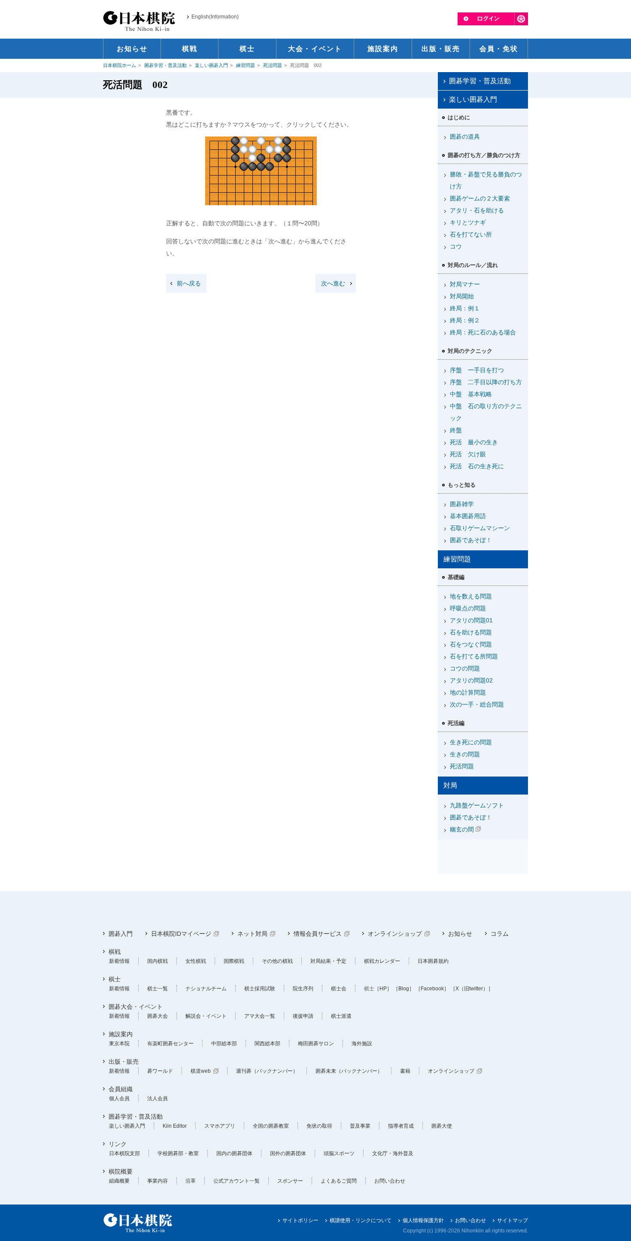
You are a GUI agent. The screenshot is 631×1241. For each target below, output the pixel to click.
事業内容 (157, 1181)
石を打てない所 (471, 234)
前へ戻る (189, 283)
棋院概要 (121, 1171)
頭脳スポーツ (339, 1153)
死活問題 (272, 65)
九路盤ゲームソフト (477, 805)
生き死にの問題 (471, 742)
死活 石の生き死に (477, 466)
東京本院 (119, 1044)
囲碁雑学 (462, 504)
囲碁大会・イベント (136, 1006)
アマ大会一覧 (259, 1016)
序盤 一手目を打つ (477, 370)
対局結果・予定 (328, 961)
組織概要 (119, 1181)
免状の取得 (319, 1126)
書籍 (405, 1071)
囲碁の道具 (465, 136)
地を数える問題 (471, 596)
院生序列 (303, 989)
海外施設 (362, 1044)
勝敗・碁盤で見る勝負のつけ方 (486, 180)
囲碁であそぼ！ (471, 540)
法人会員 (157, 1098)
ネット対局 (252, 933)
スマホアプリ (219, 1126)
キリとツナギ (468, 222)
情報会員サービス (318, 933)
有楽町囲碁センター (170, 1044)
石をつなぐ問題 (471, 644)
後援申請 (303, 1016)
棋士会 (338, 989)
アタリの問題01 (471, 620)
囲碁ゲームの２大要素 (480, 198)
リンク (118, 1144)
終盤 (456, 430)
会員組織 (121, 1089)
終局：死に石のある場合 (483, 332)
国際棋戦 (234, 961)
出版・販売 (124, 1061)
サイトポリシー (300, 1220)
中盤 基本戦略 (471, 394)
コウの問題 (465, 668)
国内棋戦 (157, 961)
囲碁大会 (157, 1016)
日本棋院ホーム (119, 65)
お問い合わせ (389, 1181)
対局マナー (465, 284)
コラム (500, 933)
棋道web (201, 1071)
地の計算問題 (468, 692)
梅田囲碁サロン (316, 1044)
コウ (456, 246)
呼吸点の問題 (468, 608)
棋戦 (115, 951)
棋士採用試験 (259, 989)
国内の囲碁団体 (234, 1153)
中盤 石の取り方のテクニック (486, 412)
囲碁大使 (441, 1126)
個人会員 (119, 1098)
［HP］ (383, 989)
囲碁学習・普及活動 (165, 65)
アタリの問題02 (471, 680)
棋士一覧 (157, 989)
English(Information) (215, 17)
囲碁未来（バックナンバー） (349, 1071)
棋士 (115, 979)
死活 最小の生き (474, 442)
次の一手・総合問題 (477, 704)
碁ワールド (160, 1071)
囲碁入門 (121, 933)
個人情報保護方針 (423, 1220)
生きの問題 (465, 754)
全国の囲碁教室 (271, 1126)
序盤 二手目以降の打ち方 (486, 382)
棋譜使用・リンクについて (360, 1220)
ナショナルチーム (206, 989)
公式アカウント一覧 (236, 1181)
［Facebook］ (432, 989)
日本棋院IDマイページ (181, 933)
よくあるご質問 (339, 1181)
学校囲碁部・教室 (178, 1153)
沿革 (190, 1181)
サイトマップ (512, 1220)
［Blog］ (403, 989)
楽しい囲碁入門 (211, 65)
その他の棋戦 (277, 961)
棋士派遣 (341, 1016)
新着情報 (119, 961)
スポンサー (290, 1181)
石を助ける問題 (471, 632)
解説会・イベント (206, 1016)
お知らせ (460, 933)
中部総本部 (224, 1044)
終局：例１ (465, 308)
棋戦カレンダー (382, 961)
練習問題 (245, 65)
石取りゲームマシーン (480, 528)
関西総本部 (267, 1044)
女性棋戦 (195, 961)
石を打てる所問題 (474, 656)
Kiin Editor (175, 1126)
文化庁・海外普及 (392, 1153)
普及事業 (360, 1126)
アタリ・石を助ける (477, 210)
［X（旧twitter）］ (471, 989)
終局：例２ (465, 320)
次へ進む (333, 283)
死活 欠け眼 (468, 454)
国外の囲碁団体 (288, 1153)
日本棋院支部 (124, 1153)
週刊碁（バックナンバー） (267, 1071)
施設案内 (121, 1034)
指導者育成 (401, 1126)
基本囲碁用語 (468, 516)
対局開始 (462, 296)
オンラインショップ (395, 933)
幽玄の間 (462, 829)
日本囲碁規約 (433, 961)
